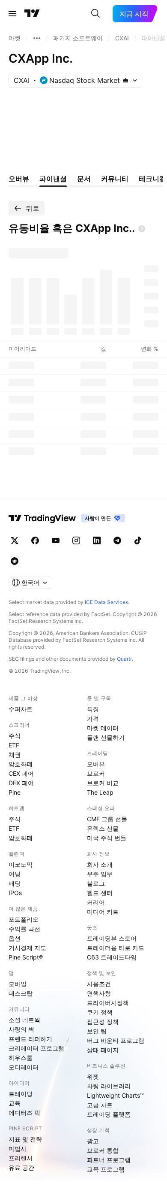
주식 (15, 735)
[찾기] (95, 13)
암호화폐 (21, 764)
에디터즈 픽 (24, 1112)
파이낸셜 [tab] (53, 178)
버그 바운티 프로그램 (115, 1040)
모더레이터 (24, 1067)
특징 (93, 709)
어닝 (15, 873)
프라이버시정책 (108, 1002)
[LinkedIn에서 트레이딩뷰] (97, 540)
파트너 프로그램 (109, 1159)
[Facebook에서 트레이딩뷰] (35, 540)
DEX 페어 (21, 782)
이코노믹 (21, 864)
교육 (15, 1103)
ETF (14, 745)
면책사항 (99, 993)
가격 (93, 718)
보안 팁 (97, 1031)
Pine (15, 792)
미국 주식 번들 (106, 837)
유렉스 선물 (103, 828)
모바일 (18, 983)
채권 (15, 754)
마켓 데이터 (103, 728)
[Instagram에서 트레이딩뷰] (76, 540)
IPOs (15, 892)
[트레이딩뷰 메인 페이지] (32, 14)
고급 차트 (100, 1104)
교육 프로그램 (106, 1169)
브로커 (96, 773)
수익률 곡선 (24, 928)
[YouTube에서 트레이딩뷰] (56, 540)
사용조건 (99, 983)
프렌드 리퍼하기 (30, 1038)
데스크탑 (21, 993)
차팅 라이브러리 (109, 1086)
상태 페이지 (103, 1049)
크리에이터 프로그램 (36, 1048)
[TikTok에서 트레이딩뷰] (138, 540)
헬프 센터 (100, 892)
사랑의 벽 (21, 1029)
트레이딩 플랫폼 (109, 1114)
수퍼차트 (21, 709)
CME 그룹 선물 (107, 819)
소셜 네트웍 (24, 1019)
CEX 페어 (21, 773)
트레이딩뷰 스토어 (112, 938)
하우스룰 (21, 1057)
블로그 (96, 883)
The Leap (100, 792)
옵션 (15, 938)
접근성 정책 (103, 1021)
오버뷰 (96, 764)
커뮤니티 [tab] (114, 178)
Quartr (124, 659)
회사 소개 (100, 864)
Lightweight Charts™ (115, 1095)
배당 (15, 883)
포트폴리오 (24, 919)
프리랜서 (21, 1158)
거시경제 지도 (27, 947)
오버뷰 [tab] (19, 178)
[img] (125, 80)
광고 (93, 1140)
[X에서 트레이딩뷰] (15, 540)
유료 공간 (21, 1167)
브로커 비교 (103, 782)
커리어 (96, 902)
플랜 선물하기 (106, 737)
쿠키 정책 (100, 1012)
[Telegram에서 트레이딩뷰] (117, 540)
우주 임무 (100, 873)
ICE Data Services (106, 602)
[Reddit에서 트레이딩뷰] (15, 561)
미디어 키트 (103, 911)
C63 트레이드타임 (112, 957)
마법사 (18, 1148)
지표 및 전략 (25, 1139)
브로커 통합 (103, 1150)
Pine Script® (26, 957)
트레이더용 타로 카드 (115, 947)
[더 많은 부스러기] (37, 38)
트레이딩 (21, 1093)
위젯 (93, 1076)
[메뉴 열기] (12, 13)
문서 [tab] (84, 178)
